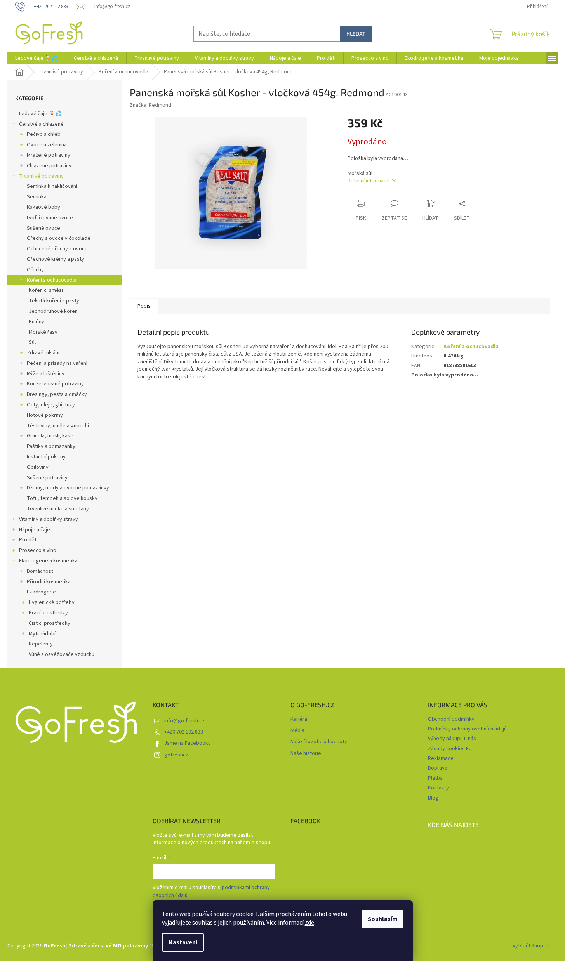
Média (297, 730)
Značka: (150, 105)
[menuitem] (36, 58)
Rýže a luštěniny (45, 374)
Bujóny (36, 322)
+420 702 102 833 (183, 732)
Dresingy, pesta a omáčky (57, 394)
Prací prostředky (48, 613)
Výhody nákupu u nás (452, 738)
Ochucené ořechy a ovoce (57, 249)
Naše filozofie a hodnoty (318, 742)
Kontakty (438, 788)
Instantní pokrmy (46, 457)
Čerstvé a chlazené (41, 124)
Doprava (437, 768)
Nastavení (183, 942)
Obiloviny (38, 467)
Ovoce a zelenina (47, 145)
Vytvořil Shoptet (531, 946)
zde (309, 922)
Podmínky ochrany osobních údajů (467, 729)
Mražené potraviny (48, 155)
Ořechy (35, 270)
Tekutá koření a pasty (54, 301)
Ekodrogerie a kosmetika (48, 561)
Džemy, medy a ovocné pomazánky (68, 488)
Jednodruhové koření (54, 311)
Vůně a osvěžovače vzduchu (61, 654)
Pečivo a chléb (44, 134)
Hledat (355, 33)
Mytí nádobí (42, 634)
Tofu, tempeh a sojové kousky (62, 498)
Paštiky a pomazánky (51, 446)
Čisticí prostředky (49, 623)
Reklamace (441, 758)
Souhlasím (383, 919)
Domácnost (40, 571)
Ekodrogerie (41, 592)
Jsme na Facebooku (187, 743)
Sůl (32, 342)
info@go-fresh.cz (184, 721)
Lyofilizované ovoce (50, 218)
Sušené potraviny (47, 478)
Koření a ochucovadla (51, 280)
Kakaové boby (43, 207)
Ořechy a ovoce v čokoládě (58, 238)
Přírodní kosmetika (49, 582)
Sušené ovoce (43, 228)
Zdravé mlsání (43, 353)
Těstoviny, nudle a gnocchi (58, 426)
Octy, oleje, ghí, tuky (51, 405)
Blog (433, 798)
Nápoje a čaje (34, 530)
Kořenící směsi (46, 290)
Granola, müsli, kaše (50, 436)
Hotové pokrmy (45, 415)
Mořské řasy (43, 332)
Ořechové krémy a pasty (55, 259)
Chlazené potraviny (49, 166)
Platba (435, 778)
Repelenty (41, 644)
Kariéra (298, 719)
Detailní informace (368, 181)
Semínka (37, 197)
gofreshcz (176, 755)
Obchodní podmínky (451, 719)
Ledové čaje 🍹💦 (40, 114)
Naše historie (305, 753)
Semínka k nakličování (52, 186)
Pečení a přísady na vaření (57, 363)
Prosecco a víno (37, 550)
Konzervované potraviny (55, 384)
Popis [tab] (144, 306)
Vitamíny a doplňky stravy (48, 519)
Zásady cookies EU (450, 749)
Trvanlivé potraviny (41, 176)
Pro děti (28, 540)
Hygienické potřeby (52, 602)
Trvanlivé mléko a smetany (58, 509)
